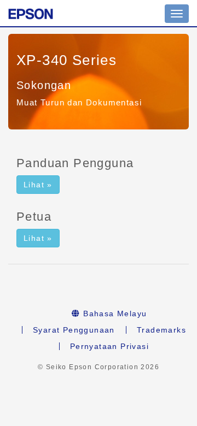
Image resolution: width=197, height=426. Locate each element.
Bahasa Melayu (113, 313)
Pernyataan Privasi (109, 346)
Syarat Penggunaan (74, 330)
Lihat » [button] (38, 184)
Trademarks (161, 330)
